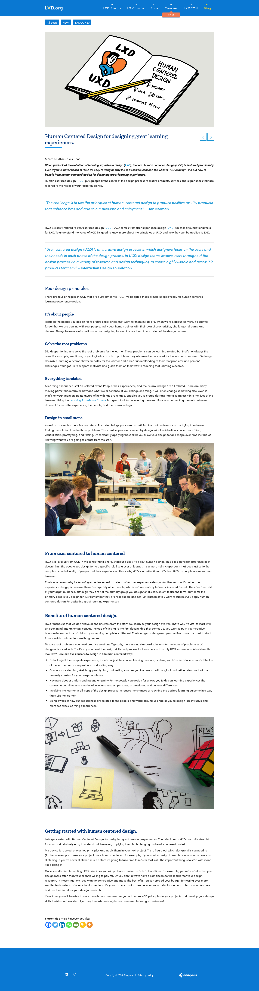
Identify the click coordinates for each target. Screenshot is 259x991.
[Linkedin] (62, 925)
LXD (127, 165)
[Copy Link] (83, 925)
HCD (80, 181)
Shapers (128, 975)
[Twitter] (55, 925)
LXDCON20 (82, 22)
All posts (52, 22)
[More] (90, 925)
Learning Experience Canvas (88, 400)
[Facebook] (48, 925)
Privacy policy (145, 975)
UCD (108, 228)
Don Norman (158, 208)
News (66, 22)
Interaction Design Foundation (106, 267)
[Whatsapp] (69, 925)
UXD (170, 228)
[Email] (76, 925)
